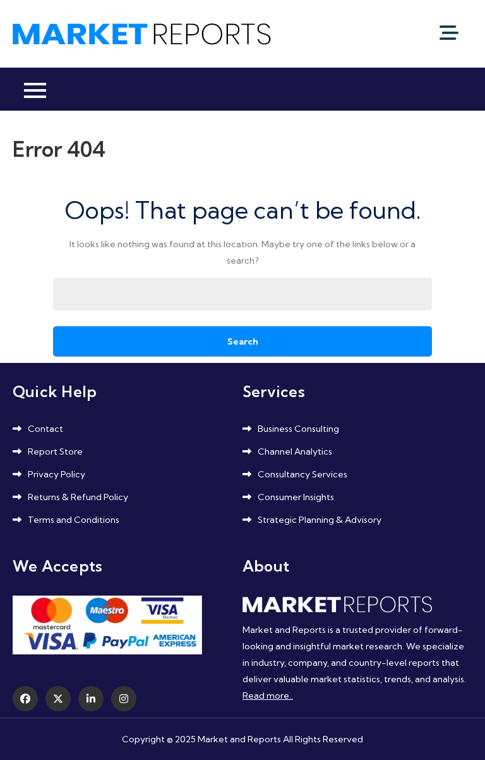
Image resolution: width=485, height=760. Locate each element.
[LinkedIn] (91, 698)
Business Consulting (298, 428)
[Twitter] (58, 698)
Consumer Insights (296, 497)
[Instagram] (123, 698)
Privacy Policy (56, 474)
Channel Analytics (295, 451)
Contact (45, 428)
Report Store (55, 451)
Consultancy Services (302, 474)
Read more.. (267, 695)
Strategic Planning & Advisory (319, 519)
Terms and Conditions (73, 519)
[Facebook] (25, 698)
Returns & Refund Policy (78, 497)
